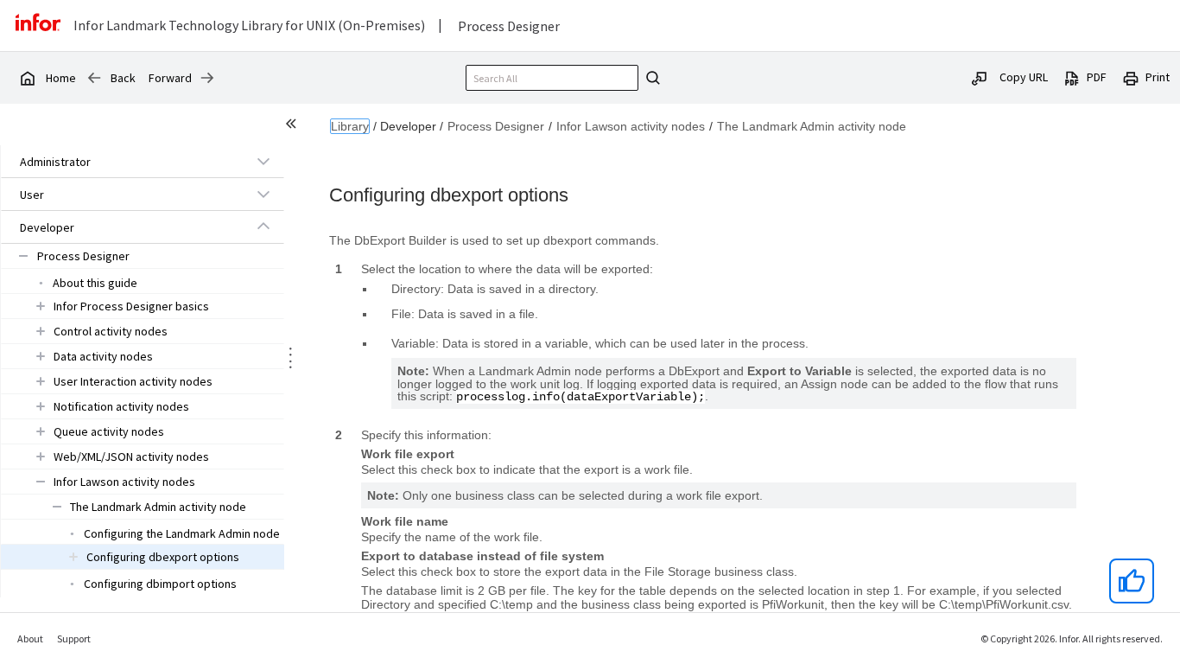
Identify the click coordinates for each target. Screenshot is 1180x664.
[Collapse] (263, 226)
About (30, 638)
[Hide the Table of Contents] (293, 126)
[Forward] (207, 78)
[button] (123, 161)
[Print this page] (1130, 77)
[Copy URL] (979, 77)
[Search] (650, 78)
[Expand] (263, 161)
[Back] (94, 78)
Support (74, 638)
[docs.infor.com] (26, 78)
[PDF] (1072, 77)
